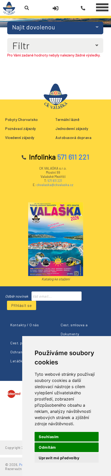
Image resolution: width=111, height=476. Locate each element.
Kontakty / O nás (24, 325)
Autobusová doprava (73, 137)
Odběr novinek (16, 296)
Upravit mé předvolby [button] (59, 458)
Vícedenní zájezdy (19, 137)
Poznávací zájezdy (20, 128)
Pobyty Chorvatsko (21, 119)
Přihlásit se (21, 305)
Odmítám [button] (47, 447)
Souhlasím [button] (49, 437)
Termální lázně (67, 119)
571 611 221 (54, 181)
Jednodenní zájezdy (72, 128)
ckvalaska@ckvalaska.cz (54, 185)
